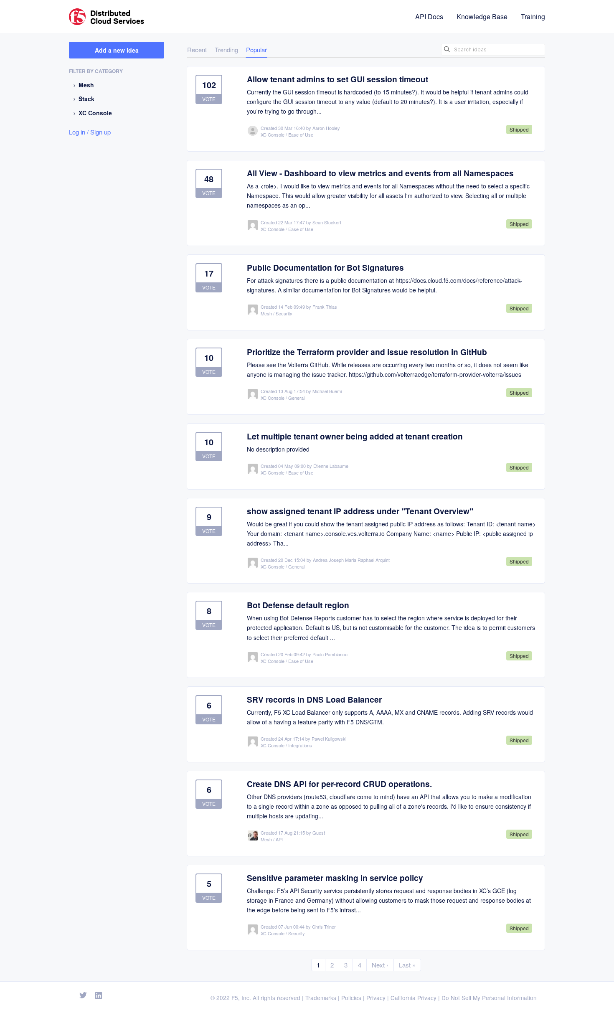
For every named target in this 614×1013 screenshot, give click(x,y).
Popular (256, 49)
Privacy (376, 997)
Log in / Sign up (90, 131)
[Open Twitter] (83, 995)
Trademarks (320, 997)
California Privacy (413, 997)
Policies (351, 997)
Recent (197, 49)
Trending (226, 49)
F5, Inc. (241, 997)
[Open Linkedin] (98, 995)
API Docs (429, 16)
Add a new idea (117, 50)
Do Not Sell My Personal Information (489, 997)
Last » (407, 964)
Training (533, 16)
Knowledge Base (482, 16)
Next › (380, 964)
